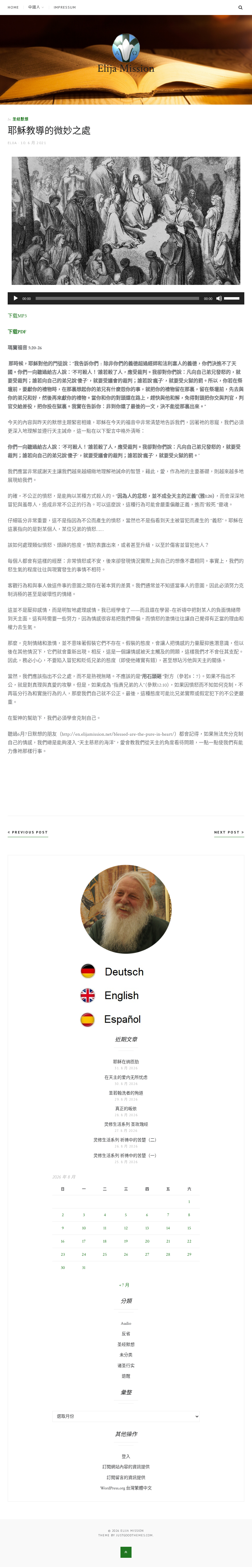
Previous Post (29, 832)
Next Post (228, 832)
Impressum (65, 7)
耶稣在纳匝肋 (126, 1062)
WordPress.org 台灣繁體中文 (126, 1488)
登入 (126, 1456)
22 (189, 1241)
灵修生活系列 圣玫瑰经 (126, 1124)
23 (63, 1254)
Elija (12, 142)
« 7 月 (124, 1285)
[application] (126, 298)
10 (84, 1228)
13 (147, 1228)
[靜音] (219, 298)
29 (189, 1254)
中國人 (34, 7)
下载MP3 (17, 316)
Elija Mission (126, 68)
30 (63, 1267)
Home (13, 7)
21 (168, 1241)
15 (189, 1228)
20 (147, 1241)
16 (63, 1241)
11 (104, 1228)
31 (83, 1267)
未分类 (126, 1355)
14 (168, 1228)
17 (84, 1241)
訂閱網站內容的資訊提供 (126, 1467)
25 (105, 1254)
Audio (126, 1323)
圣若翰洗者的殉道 (126, 1093)
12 (126, 1228)
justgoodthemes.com (134, 1535)
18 (105, 1241)
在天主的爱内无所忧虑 (126, 1077)
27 (147, 1254)
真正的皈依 (126, 1109)
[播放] (16, 298)
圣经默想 (21, 119)
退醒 (126, 1376)
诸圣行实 (126, 1366)
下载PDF (17, 332)
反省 (126, 1334)
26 (126, 1254)
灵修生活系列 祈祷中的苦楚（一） (126, 1156)
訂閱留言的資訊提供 (126, 1478)
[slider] (232, 297)
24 (84, 1254)
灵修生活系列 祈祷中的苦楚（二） (126, 1140)
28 (168, 1254)
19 (126, 1241)
